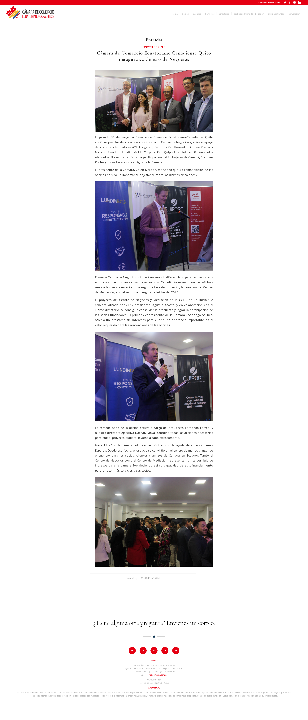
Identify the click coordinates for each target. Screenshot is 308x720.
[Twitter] (285, 2)
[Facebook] (289, 2)
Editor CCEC (151, 577)
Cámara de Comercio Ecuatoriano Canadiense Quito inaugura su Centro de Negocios (154, 56)
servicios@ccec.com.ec (156, 675)
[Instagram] (294, 2)
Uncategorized (154, 47)
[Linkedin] (299, 2)
